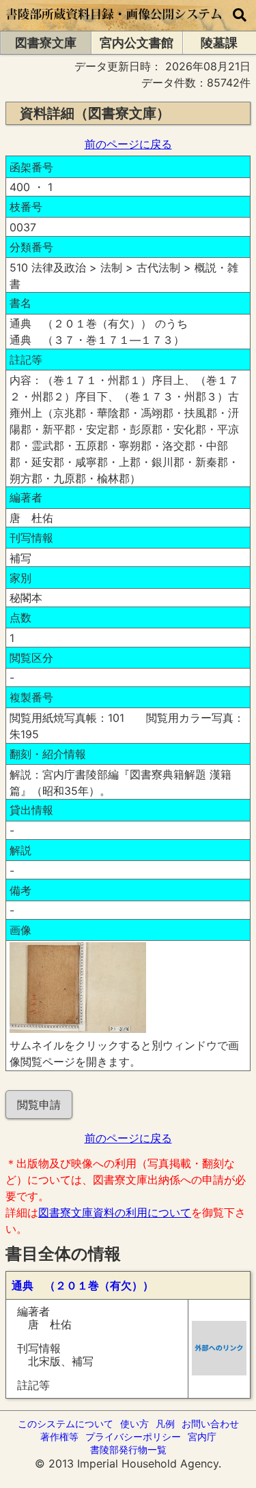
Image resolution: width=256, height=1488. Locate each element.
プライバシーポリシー (133, 1436)
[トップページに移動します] (114, 24)
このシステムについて (65, 1423)
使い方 (134, 1423)
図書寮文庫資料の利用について (114, 1212)
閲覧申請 (39, 1104)
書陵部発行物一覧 (128, 1449)
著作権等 (59, 1436)
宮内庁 (202, 1436)
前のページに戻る (128, 144)
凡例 (165, 1423)
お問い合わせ (210, 1423)
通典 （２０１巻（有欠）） (83, 1285)
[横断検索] (239, 15)
